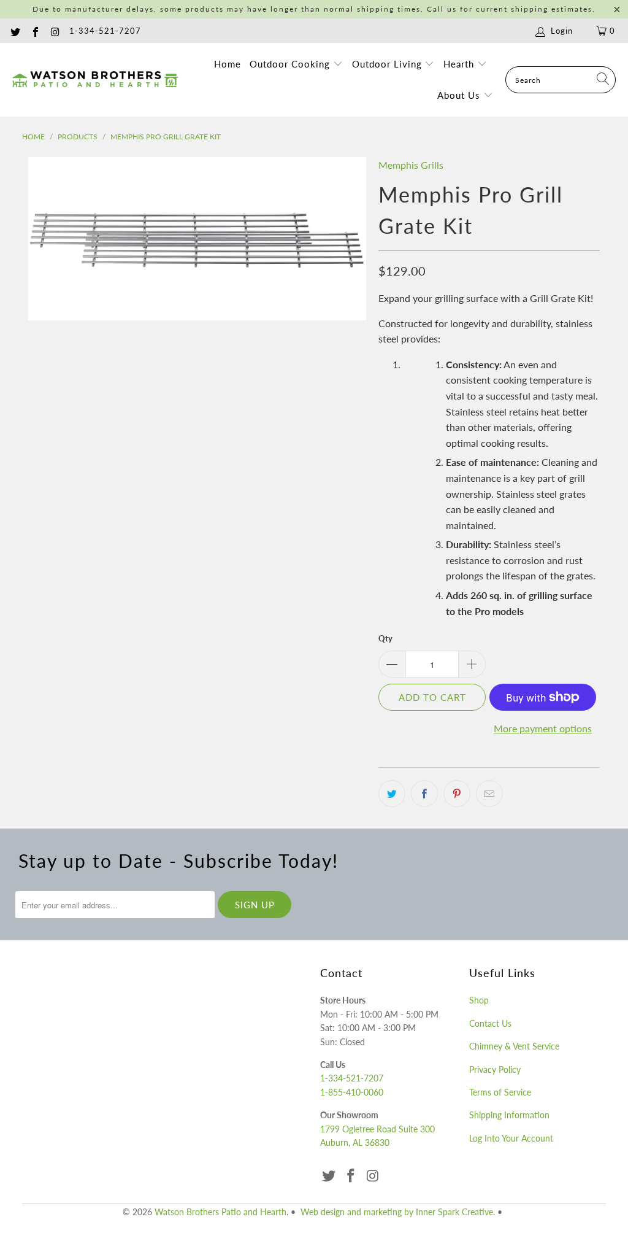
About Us (460, 95)
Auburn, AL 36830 (354, 1142)
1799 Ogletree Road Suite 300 (377, 1129)
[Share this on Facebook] (424, 793)
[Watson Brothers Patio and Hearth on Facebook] (34, 31)
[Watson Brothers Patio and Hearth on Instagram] (54, 31)
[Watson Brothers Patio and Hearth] (95, 79)
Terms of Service (500, 1092)
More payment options (543, 728)
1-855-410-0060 (351, 1092)
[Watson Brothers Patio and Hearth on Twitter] (14, 31)
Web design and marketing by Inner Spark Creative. (398, 1212)
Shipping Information (509, 1115)
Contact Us (490, 1023)
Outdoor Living (388, 63)
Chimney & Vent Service (514, 1046)
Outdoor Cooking (291, 63)
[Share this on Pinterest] (456, 793)
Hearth (460, 63)
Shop (479, 1000)
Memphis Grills (410, 165)
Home (227, 63)
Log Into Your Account (511, 1138)
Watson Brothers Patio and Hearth (220, 1212)
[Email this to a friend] (489, 793)
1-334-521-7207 (105, 31)
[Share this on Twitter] (391, 793)
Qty (385, 638)
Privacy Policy (495, 1069)
